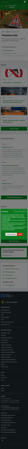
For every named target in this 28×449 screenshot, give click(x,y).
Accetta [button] (20, 234)
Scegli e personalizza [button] (11, 234)
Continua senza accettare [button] (19, 211)
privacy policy (7, 219)
